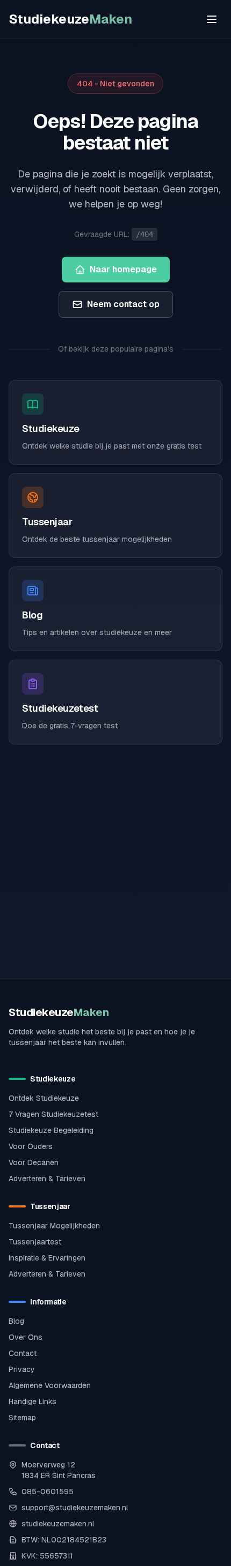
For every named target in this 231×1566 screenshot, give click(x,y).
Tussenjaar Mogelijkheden (54, 1226)
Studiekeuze (70, 19)
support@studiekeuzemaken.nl (74, 1507)
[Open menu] (211, 19)
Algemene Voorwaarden (50, 1385)
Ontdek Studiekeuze (44, 1098)
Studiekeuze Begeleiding (51, 1130)
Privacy (22, 1369)
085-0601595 (47, 1491)
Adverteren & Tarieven (47, 1178)
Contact (23, 1353)
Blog (16, 1321)
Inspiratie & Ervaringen (47, 1258)
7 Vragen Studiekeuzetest (53, 1114)
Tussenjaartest (35, 1242)
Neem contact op (123, 304)
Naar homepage (123, 269)
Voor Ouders (31, 1146)
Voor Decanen (34, 1162)
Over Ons (25, 1337)
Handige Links (32, 1401)
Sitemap (22, 1417)
